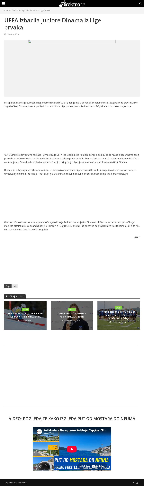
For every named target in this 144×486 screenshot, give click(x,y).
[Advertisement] (72, 132)
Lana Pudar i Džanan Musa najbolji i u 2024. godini (72, 315)
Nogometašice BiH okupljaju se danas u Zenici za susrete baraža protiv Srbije (119, 315)
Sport (25, 309)
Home (5, 10)
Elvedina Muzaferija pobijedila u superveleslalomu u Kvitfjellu (25, 315)
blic (15, 286)
